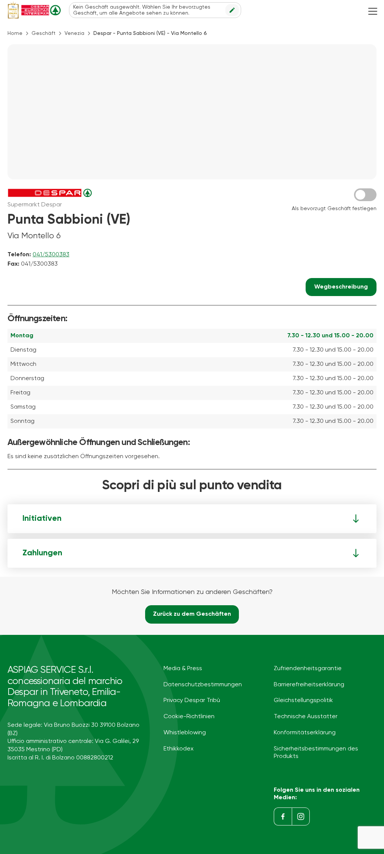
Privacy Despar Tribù (192, 701)
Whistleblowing (185, 733)
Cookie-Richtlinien (189, 717)
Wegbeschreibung (341, 287)
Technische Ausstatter (306, 717)
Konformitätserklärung (305, 733)
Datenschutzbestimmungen (203, 685)
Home (15, 33)
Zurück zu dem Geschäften (192, 614)
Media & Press (183, 669)
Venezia (74, 33)
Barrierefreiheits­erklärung (309, 685)
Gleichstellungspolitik (303, 701)
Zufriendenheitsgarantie (308, 669)
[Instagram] (301, 816)
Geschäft (44, 33)
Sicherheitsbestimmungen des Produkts (316, 752)
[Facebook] (283, 816)
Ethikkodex (179, 749)
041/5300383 (51, 255)
